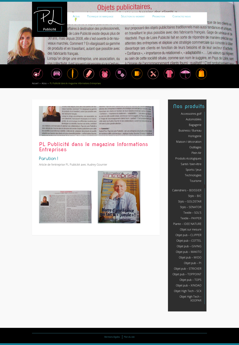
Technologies (193, 175)
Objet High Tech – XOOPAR (190, 298)
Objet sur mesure (190, 229)
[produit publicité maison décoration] (137, 79)
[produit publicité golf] (37, 79)
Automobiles (193, 119)
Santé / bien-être (191, 164)
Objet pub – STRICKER (187, 269)
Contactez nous (182, 16)
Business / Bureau (189, 130)
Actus (76, 16)
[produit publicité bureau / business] (72, 79)
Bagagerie (195, 125)
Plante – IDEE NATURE (187, 224)
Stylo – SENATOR (190, 207)
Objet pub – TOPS (190, 280)
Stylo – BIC (194, 196)
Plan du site (129, 336)
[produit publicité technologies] (88, 79)
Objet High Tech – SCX (187, 291)
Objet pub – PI (192, 263)
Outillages (195, 147)
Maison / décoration (188, 142)
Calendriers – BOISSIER (186, 190)
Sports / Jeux (193, 170)
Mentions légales (112, 336)
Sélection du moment (133, 16)
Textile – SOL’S (192, 213)
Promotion (158, 16)
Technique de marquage (100, 16)
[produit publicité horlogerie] (104, 79)
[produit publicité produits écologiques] (169, 79)
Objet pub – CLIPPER (188, 235)
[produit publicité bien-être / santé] (185, 79)
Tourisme (195, 181)
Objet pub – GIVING (189, 246)
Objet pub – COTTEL (188, 241)
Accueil (35, 83)
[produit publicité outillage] (153, 79)
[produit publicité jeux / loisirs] (120, 79)
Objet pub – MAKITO (188, 252)
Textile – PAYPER (190, 218)
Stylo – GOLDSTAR (189, 201)
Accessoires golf (191, 114)
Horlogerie (194, 136)
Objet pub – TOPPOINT (187, 274)
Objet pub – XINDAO (188, 285)
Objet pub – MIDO (190, 257)
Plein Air (196, 153)
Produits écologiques (188, 158)
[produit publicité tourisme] (201, 79)
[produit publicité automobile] (56, 79)
